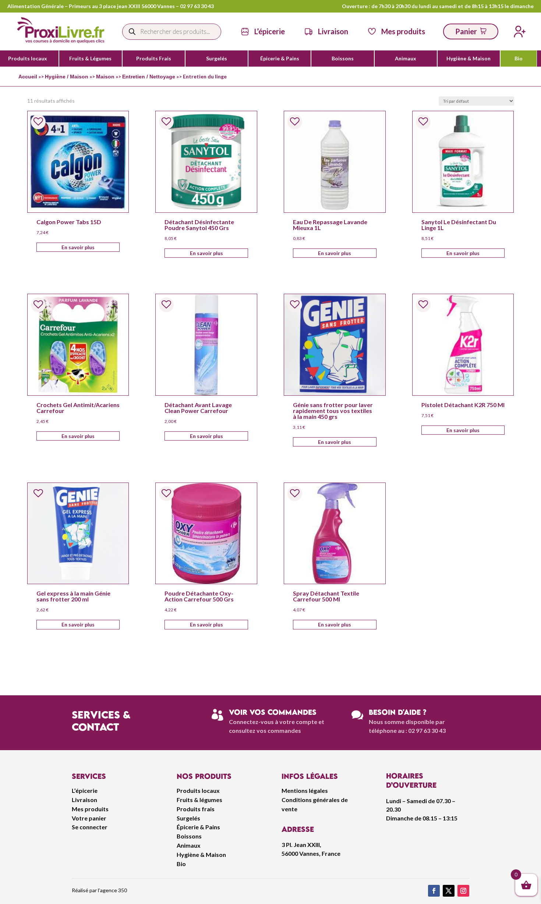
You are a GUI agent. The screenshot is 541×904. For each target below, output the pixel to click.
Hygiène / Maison (66, 77)
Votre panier (89, 818)
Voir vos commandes (273, 712)
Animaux (405, 58)
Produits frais (196, 808)
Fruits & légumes (199, 799)
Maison (105, 77)
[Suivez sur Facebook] (434, 891)
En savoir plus (78, 247)
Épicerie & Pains (279, 58)
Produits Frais (153, 58)
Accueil (27, 77)
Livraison (84, 799)
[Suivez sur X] (449, 891)
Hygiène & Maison (468, 58)
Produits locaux (27, 58)
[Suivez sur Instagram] (463, 891)
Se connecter (89, 826)
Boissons (343, 58)
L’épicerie (269, 31)
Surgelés (216, 58)
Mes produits (90, 808)
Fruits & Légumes (90, 58)
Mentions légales (305, 790)
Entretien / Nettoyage (148, 77)
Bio (519, 58)
